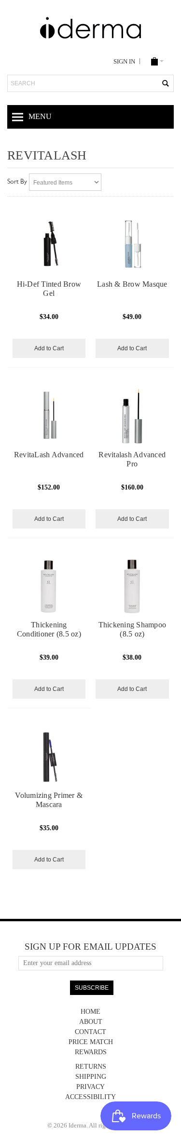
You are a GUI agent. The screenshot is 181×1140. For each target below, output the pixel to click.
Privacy (90, 1086)
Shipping (90, 1076)
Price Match (91, 1042)
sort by (17, 182)
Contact (90, 1031)
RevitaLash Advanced (49, 455)
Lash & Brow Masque (132, 284)
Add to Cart (49, 348)
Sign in (124, 61)
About (90, 1021)
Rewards (91, 1052)
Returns (90, 1066)
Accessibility (90, 1096)
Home (90, 1011)
